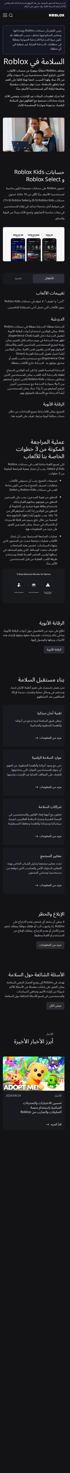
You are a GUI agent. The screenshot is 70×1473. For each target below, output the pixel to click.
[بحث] (11, 15)
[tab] (49, 278)
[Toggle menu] (5, 15)
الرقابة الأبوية (54, 650)
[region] (33, 1093)
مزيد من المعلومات (50, 945)
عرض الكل (55, 1006)
